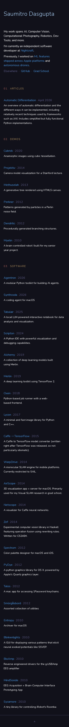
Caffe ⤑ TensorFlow (16, 436)
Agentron (10, 278)
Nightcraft (27, 51)
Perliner (9, 202)
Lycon (7, 415)
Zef (6, 522)
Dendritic (9, 223)
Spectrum (10, 548)
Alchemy (9, 355)
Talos (7, 586)
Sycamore (10, 702)
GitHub (25, 71)
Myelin (8, 240)
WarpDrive (11, 462)
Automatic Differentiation (20, 100)
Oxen (7, 393)
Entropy (9, 620)
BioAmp (9, 659)
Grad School (41, 71)
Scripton (9, 333)
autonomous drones (16, 65)
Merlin (8, 376)
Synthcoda (10, 295)
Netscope (10, 505)
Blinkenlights (12, 637)
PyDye (8, 565)
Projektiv (9, 168)
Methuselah (11, 185)
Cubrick (8, 151)
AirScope (9, 483)
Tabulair (8, 312)
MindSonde (11, 680)
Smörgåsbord (12, 603)
